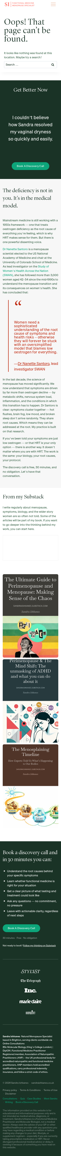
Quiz (22, 1098)
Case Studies (34, 1098)
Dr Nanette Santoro (15, 249)
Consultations (10, 1098)
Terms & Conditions (30, 1090)
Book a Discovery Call (27, 1102)
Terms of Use (50, 1090)
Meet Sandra (50, 1098)
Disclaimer (10, 1093)
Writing (9, 1102)
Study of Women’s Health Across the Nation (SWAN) (26, 270)
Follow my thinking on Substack (39, 945)
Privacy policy (10, 1090)
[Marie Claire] (30, 1001)
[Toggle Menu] (53, 4)
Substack (34, 497)
